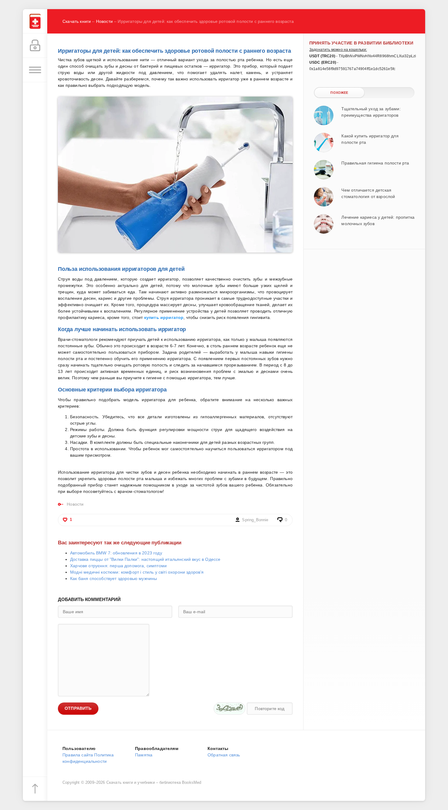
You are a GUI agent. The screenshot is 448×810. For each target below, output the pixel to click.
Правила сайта (77, 754)
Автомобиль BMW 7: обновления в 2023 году (116, 552)
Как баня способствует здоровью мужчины (113, 578)
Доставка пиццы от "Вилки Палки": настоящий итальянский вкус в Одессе (145, 559)
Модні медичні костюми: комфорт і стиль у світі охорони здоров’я (137, 572)
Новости (104, 21)
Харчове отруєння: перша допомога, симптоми (118, 565)
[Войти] (35, 46)
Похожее (339, 92)
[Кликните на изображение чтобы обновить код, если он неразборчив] (229, 708)
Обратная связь (224, 754)
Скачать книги (76, 21)
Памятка (143, 754)
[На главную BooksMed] (35, 21)
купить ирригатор (164, 317)
